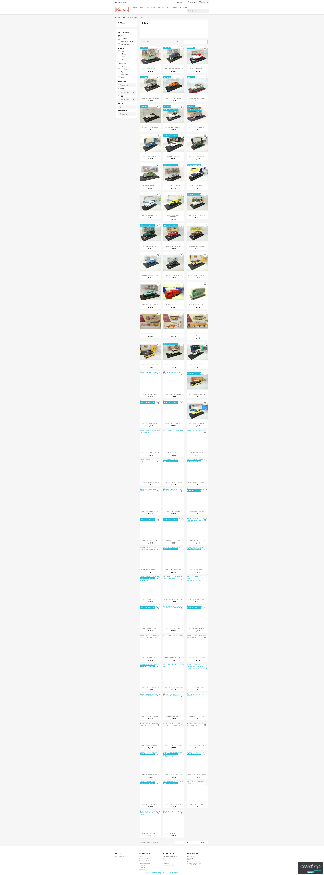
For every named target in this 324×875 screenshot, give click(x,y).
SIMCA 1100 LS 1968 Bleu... (197, 570)
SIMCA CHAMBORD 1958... (197, 687)
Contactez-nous (120, 2)
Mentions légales (144, 859)
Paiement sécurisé (144, 863)
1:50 (123, 57)
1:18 (159, 8)
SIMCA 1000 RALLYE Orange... (173, 482)
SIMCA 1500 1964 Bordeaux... (197, 246)
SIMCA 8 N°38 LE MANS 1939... (150, 511)
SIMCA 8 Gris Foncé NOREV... (174, 394)
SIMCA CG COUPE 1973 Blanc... (150, 716)
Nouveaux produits (120, 856)
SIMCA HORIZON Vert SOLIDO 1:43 (173, 833)
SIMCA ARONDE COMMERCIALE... (197, 599)
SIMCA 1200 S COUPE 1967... (150, 775)
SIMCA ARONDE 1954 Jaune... (197, 745)
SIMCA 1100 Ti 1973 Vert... (150, 186)
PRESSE (174, 8)
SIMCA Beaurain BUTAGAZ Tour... (173, 599)
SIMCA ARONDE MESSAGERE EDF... (150, 453)
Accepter (310, 872)
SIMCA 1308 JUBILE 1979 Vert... (150, 305)
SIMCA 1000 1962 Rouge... (173, 246)
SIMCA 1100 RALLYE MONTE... (150, 599)
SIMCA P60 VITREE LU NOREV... (150, 215)
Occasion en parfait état (128, 44)
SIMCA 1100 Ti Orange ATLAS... (173, 804)
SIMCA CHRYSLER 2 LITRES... (174, 570)
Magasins (142, 870)
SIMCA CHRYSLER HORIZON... (150, 98)
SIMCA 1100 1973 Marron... (173, 540)
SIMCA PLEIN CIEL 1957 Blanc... (197, 215)
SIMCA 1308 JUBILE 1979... (173, 186)
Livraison (141, 856)
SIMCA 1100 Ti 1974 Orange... (174, 98)
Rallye (123, 77)
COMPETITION (138, 8)
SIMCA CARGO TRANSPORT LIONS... (197, 334)
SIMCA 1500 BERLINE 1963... (150, 157)
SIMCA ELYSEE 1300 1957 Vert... (150, 69)
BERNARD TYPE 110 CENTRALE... (150, 334)
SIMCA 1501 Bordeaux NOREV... (150, 482)
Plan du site (142, 867)
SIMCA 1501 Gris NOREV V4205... (174, 687)
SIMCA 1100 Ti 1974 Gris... (174, 511)
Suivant (204, 842)
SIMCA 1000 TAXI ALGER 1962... (150, 423)
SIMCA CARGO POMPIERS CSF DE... (174, 305)
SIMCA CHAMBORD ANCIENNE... (197, 394)
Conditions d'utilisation (146, 861)
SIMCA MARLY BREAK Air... (197, 186)
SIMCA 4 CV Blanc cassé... (150, 394)
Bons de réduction (168, 865)
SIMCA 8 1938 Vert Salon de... (197, 157)
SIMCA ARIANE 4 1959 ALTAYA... (173, 365)
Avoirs (165, 861)
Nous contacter (143, 865)
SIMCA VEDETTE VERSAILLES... (173, 127)
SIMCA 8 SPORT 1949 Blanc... (150, 745)
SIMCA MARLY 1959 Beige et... (197, 98)
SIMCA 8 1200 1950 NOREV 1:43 (150, 687)
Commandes (167, 859)
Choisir (196, 42)
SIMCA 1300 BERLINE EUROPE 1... (197, 275)
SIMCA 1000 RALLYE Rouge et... (150, 804)
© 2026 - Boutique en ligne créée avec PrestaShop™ (162, 873)
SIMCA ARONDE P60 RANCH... (173, 716)
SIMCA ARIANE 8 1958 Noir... (197, 511)
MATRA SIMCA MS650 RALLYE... (150, 833)
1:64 (123, 59)
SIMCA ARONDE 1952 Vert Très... (174, 745)
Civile (124, 69)
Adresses (166, 863)
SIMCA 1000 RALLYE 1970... (150, 658)
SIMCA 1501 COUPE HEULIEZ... (197, 423)
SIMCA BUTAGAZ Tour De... (150, 628)
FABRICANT (166, 8)
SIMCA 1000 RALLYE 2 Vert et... (197, 658)
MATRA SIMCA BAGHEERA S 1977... (197, 775)
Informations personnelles (171, 856)
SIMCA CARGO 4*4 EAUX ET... (197, 305)
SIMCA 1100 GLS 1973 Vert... (197, 716)
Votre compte (168, 853)
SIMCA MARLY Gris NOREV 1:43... (197, 453)
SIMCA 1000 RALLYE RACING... (173, 658)
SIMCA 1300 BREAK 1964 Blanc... (197, 482)
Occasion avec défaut (128, 41)
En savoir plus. (317, 870)
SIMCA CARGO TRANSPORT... (173, 334)
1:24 (123, 51)
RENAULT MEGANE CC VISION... (197, 540)
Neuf (124, 39)
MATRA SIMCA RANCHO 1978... (150, 246)
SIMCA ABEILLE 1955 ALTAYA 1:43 (174, 69)
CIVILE (147, 8)
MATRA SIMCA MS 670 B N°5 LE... (174, 775)
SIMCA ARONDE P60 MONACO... (150, 275)
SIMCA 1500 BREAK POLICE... (197, 365)
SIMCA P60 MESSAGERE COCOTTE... (174, 216)
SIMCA (121, 22)
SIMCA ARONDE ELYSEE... (197, 69)
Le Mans (124, 75)
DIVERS (153, 8)
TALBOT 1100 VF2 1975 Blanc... (197, 804)
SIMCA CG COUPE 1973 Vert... (173, 423)
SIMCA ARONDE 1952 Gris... (150, 540)
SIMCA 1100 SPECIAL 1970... (173, 275)
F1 (122, 72)
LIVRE (185, 8)
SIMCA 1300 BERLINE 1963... (173, 628)
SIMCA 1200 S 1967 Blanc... (173, 157)
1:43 (124, 54)
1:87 (180, 8)
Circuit (124, 66)
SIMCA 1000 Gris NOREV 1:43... (173, 453)
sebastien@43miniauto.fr (194, 865)
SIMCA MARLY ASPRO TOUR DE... (150, 570)
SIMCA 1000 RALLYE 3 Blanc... (197, 628)
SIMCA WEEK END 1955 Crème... (150, 127)
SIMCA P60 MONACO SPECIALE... (197, 127)
